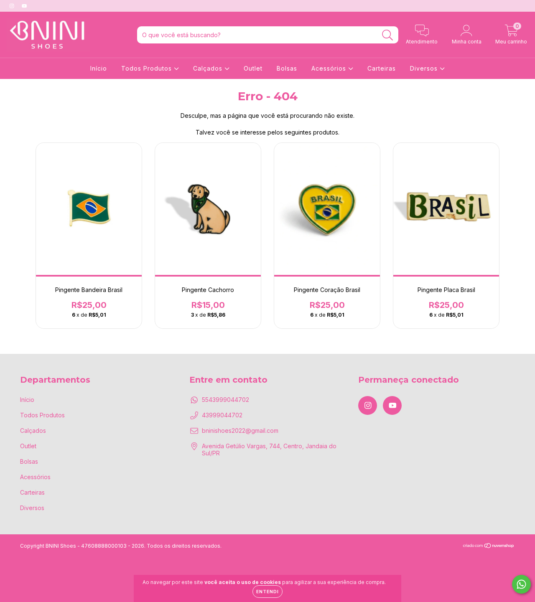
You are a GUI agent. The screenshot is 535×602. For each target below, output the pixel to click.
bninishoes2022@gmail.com (240, 430)
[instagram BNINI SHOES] (12, 5)
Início (98, 68)
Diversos (425, 68)
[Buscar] (387, 35)
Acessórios (329, 68)
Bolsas (287, 68)
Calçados (208, 68)
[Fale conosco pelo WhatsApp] (521, 584)
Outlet (253, 68)
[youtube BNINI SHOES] (24, 5)
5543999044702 (225, 399)
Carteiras (381, 68)
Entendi (267, 591)
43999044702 (222, 415)
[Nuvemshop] (489, 547)
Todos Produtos (147, 68)
